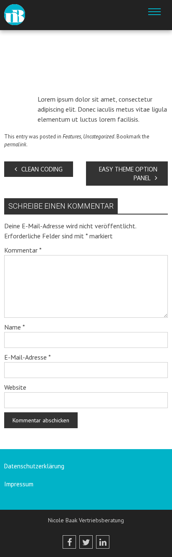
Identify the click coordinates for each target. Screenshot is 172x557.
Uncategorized (98, 136)
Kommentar (23, 250)
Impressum (18, 484)
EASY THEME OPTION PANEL (128, 173)
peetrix (73, 85)
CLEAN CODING (42, 169)
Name (14, 327)
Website (15, 387)
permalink (15, 144)
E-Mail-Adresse (27, 357)
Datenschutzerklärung (34, 466)
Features (72, 136)
